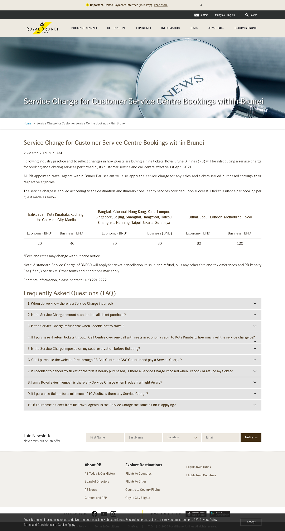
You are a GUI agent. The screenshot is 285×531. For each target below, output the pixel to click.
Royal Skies (216, 28)
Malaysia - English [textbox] (225, 15)
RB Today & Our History (100, 473)
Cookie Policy (66, 525)
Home (27, 123)
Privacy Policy (208, 520)
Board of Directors (97, 481)
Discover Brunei (245, 28)
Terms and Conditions (38, 525)
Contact (203, 15)
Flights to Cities (135, 481)
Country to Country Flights (143, 490)
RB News (91, 490)
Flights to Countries (138, 473)
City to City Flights (138, 498)
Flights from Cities (198, 467)
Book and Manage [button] (84, 28)
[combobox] (227, 15)
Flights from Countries (201, 475)
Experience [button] (144, 28)
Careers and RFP (96, 498)
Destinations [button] (116, 28)
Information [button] (170, 28)
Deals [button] (194, 28)
